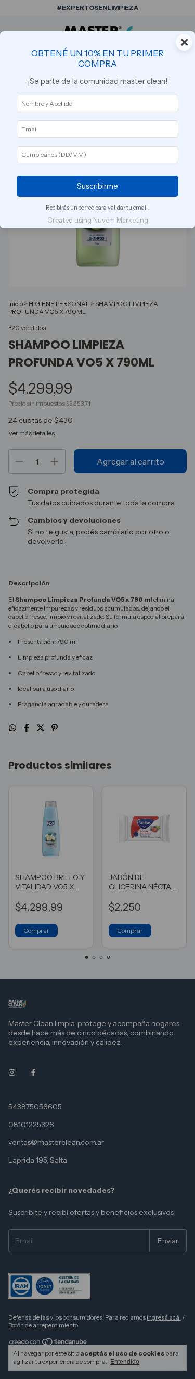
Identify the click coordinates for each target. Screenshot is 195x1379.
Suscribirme (97, 186)
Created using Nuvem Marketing (97, 220)
